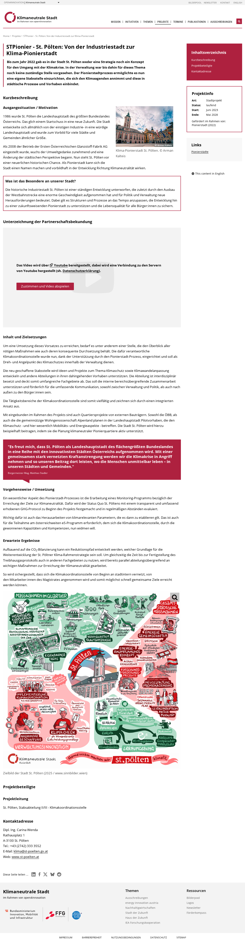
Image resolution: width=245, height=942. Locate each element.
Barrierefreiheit (92, 937)
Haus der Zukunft (136, 917)
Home (6, 36)
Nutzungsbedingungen (126, 937)
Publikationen (197, 21)
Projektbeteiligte (201, 65)
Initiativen (132, 21)
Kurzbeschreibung (203, 60)
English (238, 2)
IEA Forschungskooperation (142, 922)
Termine (178, 21)
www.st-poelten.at (25, 857)
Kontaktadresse (201, 71)
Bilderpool (195, 2)
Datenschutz (158, 937)
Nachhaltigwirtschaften (140, 908)
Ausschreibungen (221, 21)
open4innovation (14, 2)
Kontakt (225, 2)
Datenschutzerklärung (81, 271)
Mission (116, 21)
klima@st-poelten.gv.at (31, 851)
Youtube (61, 265)
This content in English (210, 173)
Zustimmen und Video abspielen (45, 286)
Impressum (65, 937)
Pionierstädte (199, 152)
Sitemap (181, 937)
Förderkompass (196, 912)
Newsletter (210, 2)
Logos (190, 903)
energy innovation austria (141, 903)
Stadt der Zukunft (136, 912)
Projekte (163, 21)
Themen (148, 21)
